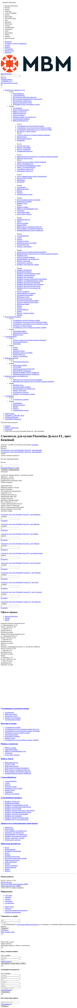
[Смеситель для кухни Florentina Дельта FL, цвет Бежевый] (21, 450)
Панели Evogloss (22, 223)
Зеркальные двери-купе (25, 171)
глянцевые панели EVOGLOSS (23, 369)
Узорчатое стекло (23, 241)
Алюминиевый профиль (21, 119)
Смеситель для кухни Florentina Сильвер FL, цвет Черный (21, 573)
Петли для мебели (23, 291)
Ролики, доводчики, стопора (14, 838)
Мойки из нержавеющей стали (27, 209)
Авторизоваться (6, 990)
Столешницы (17, 108)
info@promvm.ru (6, 74)
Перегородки (9, 829)
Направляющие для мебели (26, 293)
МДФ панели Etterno (20, 365)
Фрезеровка (21, 180)
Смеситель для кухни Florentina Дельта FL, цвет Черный (20, 543)
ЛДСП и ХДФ (10, 764)
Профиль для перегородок (26, 275)
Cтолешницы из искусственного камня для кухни (22, 729)
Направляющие (10, 849)
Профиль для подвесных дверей (28, 264)
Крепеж (19, 306)
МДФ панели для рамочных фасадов (29, 227)
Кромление (21, 182)
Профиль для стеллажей (25, 277)
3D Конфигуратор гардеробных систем (26, 104)
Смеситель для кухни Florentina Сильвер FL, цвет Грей (19, 582)
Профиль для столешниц (13, 816)
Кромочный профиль (24, 272)
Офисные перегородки (24, 158)
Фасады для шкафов (24, 147)
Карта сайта (9, 906)
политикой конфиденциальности (28, 924)
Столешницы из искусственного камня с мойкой (29, 327)
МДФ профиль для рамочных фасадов (30, 228)
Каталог (3, 77)
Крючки (19, 315)
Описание (5, 470)
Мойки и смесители (19, 111)
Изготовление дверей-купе (22, 101)
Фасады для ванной (23, 149)
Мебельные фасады (19, 113)
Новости (8, 908)
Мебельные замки (23, 304)
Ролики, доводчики (23, 261)
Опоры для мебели (11, 865)
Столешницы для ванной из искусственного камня (34, 129)
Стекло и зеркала (19, 115)
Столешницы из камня (20, 399)
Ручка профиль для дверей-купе (16, 831)
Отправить (5, 928)
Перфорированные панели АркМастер (30, 230)
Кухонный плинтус (11, 716)
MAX (12, 413)
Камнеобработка (18, 93)
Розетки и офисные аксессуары (27, 302)
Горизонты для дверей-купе (14, 832)
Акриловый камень (19, 331)
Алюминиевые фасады (24, 151)
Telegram (15, 417)
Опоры (19, 308)
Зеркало (19, 239)
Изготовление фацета (24, 138)
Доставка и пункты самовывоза (15, 43)
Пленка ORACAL (23, 245)
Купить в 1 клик (13, 468)
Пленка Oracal (22, 137)
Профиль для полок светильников (28, 282)
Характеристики (14, 470)
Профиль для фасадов (24, 270)
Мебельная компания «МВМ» (11, 886)
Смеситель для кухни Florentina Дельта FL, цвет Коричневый (22, 553)
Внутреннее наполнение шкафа (27, 300)
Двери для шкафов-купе (25, 164)
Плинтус (20, 192)
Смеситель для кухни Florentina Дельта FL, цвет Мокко (19, 534)
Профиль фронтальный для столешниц (30, 284)
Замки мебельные (11, 862)
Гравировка (21, 140)
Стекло (19, 237)
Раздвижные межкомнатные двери (29, 165)
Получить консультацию (9, 83)
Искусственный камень (21, 110)
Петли (7, 847)
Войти (23, 963)
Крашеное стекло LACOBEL (27, 243)
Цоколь (19, 311)
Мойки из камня (22, 207)
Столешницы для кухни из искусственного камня (34, 128)
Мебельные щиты (23, 189)
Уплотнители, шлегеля (24, 263)
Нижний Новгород (11, 616)
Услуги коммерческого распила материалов (32, 176)
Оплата (7, 45)
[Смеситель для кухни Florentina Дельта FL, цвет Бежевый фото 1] (21, 452)
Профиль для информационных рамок (30, 281)
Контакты (8, 41)
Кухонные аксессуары (24, 299)
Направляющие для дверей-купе (28, 259)
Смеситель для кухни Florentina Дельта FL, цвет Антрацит (21, 563)
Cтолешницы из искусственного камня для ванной (22, 731)
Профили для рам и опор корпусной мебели (32, 279)
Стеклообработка (19, 95)
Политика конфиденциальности (16, 910)
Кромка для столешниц (13, 718)
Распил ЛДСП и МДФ (24, 178)
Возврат (7, 47)
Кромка (19, 191)
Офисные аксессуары (12, 860)
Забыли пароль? (6, 961)
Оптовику (9, 901)
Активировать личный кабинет (11, 963)
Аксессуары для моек (24, 214)
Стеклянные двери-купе (25, 169)
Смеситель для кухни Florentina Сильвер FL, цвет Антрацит (21, 592)
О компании (9, 903)
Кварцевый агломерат (24, 201)
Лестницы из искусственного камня (17, 733)
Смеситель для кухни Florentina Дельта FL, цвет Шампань (20, 514)
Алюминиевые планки (24, 194)
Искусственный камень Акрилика (28, 200)
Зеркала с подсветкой (24, 246)
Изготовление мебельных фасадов (24, 97)
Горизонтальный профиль (26, 257)
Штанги (7, 871)
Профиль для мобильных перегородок (18, 807)
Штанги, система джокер (25, 313)
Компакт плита (22, 203)
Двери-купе (9, 827)
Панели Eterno (22, 225)
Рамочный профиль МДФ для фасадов (26, 372)
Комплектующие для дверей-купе (24, 117)
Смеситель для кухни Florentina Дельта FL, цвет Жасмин (20, 524)
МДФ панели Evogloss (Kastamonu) (17, 768)
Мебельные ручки (23, 297)
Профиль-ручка (22, 255)
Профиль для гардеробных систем (28, 273)
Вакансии (8, 52)
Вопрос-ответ (9, 50)
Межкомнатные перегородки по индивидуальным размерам (37, 156)
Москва (7, 618)
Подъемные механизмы (25, 295)
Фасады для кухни (23, 146)
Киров (7, 620)
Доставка (8, 895)
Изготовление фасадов (21, 362)
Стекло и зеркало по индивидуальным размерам (33, 135)
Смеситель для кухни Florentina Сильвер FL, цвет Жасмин (21, 602)
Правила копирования (13, 912)
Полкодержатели (22, 309)
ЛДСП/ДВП (17, 367)
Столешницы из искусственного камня (30, 126)
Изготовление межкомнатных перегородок (27, 99)
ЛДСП (19, 221)
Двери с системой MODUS (26, 167)
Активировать (6, 992)
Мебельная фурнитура (20, 120)
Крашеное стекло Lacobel (13, 788)
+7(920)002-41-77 (7, 81)
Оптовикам (9, 49)
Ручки (7, 853)
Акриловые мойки (23, 212)
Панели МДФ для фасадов (22, 371)
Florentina (35, 445)
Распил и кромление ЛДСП (22, 102)
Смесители (20, 210)
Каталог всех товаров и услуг (15, 90)
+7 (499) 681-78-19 (18, 415)
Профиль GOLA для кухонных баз (28, 288)
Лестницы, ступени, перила (26, 131)
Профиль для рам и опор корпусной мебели (20, 810)
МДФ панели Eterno (12, 766)
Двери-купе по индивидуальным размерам (31, 162)
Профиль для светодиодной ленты (28, 286)
